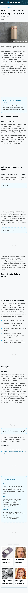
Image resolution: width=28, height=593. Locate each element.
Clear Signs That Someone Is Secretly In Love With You (20, 582)
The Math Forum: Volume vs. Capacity (12, 449)
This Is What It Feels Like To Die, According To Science (7, 582)
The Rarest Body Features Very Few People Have (20, 561)
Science (3, 7)
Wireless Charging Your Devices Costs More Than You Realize (7, 562)
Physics (9, 7)
